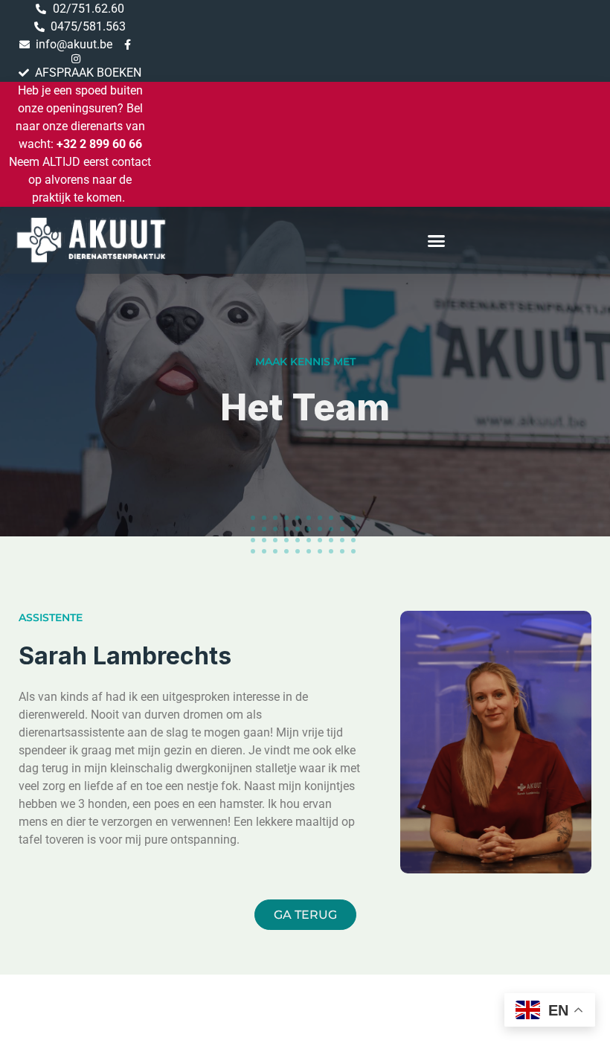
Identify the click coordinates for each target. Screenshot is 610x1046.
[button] (437, 240)
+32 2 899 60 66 (99, 144)
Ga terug (305, 915)
